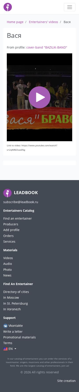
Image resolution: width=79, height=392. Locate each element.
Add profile (11, 230)
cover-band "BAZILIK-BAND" (46, 47)
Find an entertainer (17, 218)
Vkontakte (15, 325)
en (11, 349)
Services (9, 241)
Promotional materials (19, 337)
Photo (7, 269)
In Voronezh (12, 309)
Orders (8, 236)
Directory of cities (16, 292)
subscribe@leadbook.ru (20, 202)
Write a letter (13, 331)
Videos (8, 258)
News (7, 275)
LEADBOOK (25, 192)
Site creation (66, 381)
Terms (7, 343)
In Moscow (11, 297)
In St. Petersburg (15, 303)
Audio (7, 264)
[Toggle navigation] (69, 7)
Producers (10, 224)
